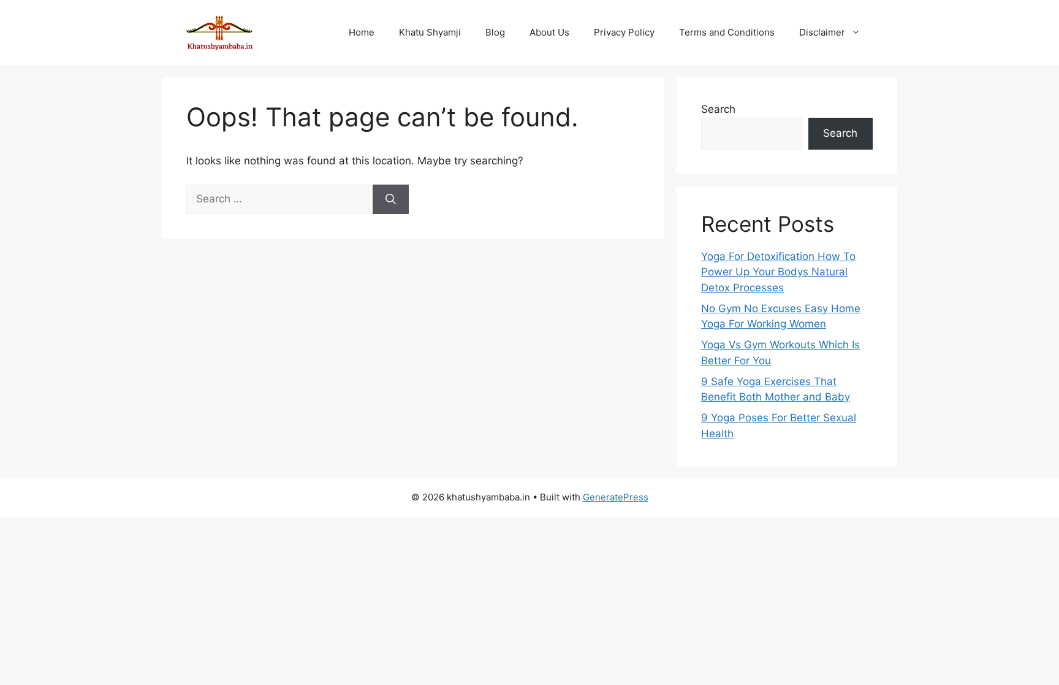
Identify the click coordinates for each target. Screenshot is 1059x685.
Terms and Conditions (727, 32)
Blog (495, 32)
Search (718, 109)
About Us (549, 32)
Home (361, 32)
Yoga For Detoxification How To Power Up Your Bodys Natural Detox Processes (778, 272)
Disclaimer (822, 32)
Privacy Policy (624, 32)
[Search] (391, 199)
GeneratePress (615, 497)
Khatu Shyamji (430, 32)
